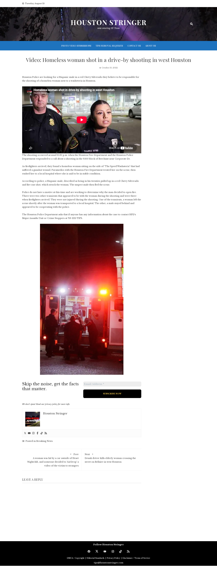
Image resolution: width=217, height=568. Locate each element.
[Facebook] (37, 433)
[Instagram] (33, 433)
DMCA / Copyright (76, 558)
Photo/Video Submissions (76, 45)
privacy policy (51, 404)
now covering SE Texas (108, 28)
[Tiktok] (41, 433)
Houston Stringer (108, 22)
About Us (150, 45)
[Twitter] (25, 433)
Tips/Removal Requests (109, 45)
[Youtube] (29, 433)
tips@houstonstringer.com (108, 562)
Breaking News (44, 441)
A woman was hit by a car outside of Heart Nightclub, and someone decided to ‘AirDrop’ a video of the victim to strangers (53, 460)
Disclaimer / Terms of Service (136, 558)
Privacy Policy (114, 558)
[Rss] (45, 433)
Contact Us (134, 45)
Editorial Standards (96, 558)
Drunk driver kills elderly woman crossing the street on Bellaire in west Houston (110, 458)
